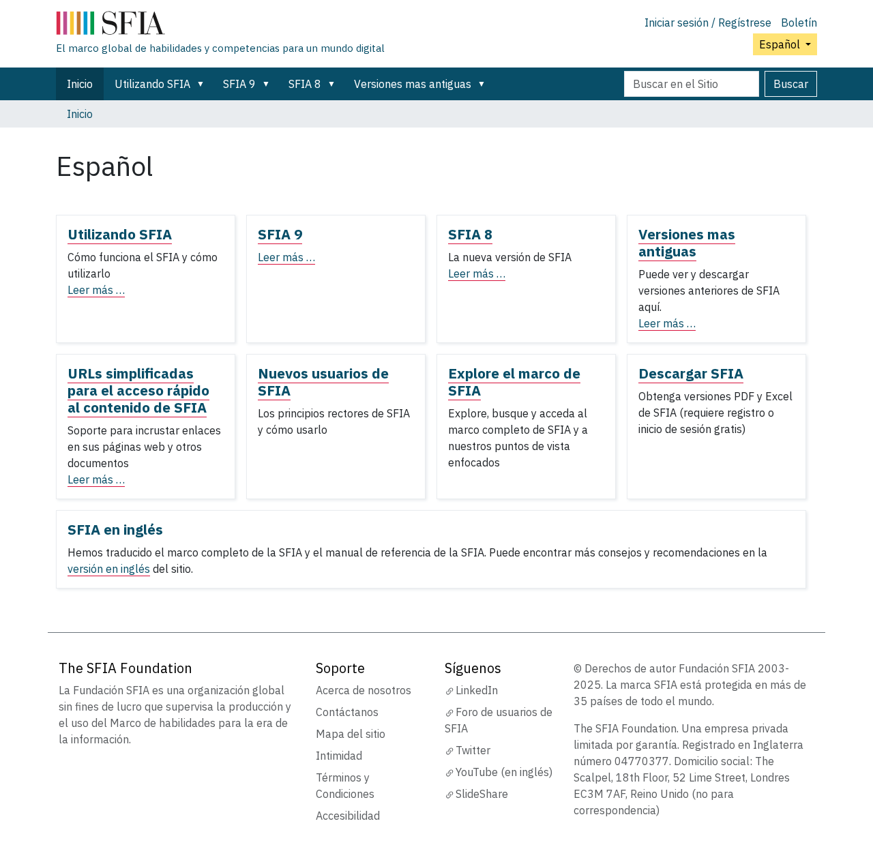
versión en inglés (109, 569)
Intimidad (339, 755)
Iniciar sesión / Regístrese (708, 22)
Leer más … (96, 290)
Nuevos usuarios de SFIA (323, 382)
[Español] (220, 26)
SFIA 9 (239, 84)
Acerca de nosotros (363, 690)
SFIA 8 (304, 84)
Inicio (80, 84)
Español (781, 44)
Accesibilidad (348, 815)
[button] (203, 84)
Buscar (790, 84)
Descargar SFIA (690, 373)
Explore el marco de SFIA (514, 382)
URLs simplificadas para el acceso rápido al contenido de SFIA (138, 390)
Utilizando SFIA (152, 84)
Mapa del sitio (350, 734)
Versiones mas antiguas (412, 84)
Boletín (799, 22)
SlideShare (482, 794)
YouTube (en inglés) (504, 772)
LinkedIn (477, 690)
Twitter (473, 750)
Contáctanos (347, 712)
